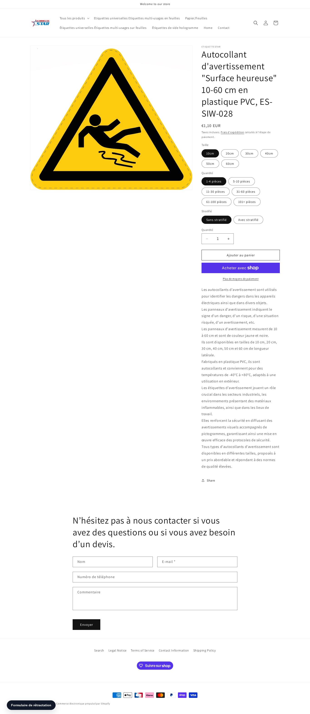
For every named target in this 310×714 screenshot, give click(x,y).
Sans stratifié (216, 220)
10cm (210, 153)
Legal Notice (117, 650)
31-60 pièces (245, 192)
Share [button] (211, 480)
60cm (230, 164)
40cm (269, 153)
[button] (74, 18)
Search (99, 650)
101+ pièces (247, 202)
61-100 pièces (216, 202)
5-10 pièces (241, 181)
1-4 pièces (213, 181)
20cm (230, 153)
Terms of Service (143, 650)
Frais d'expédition (232, 132)
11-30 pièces (215, 192)
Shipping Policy (204, 650)
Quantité (207, 230)
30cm (249, 153)
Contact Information (174, 650)
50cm (210, 164)
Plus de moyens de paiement (240, 278)
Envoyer (86, 624)
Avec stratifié (248, 220)
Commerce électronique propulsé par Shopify (83, 703)
